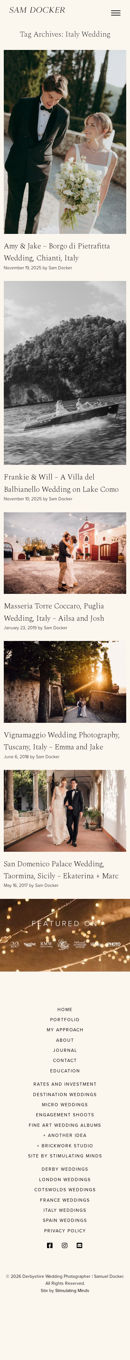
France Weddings (65, 1200)
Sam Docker (37, 10)
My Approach (65, 1030)
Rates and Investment (65, 1084)
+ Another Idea (65, 1135)
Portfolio (65, 1019)
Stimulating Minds (72, 1290)
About (65, 1040)
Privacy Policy (65, 1231)
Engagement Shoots (65, 1115)
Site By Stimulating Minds (65, 1156)
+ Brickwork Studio (65, 1146)
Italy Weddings (65, 1210)
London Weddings (65, 1179)
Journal (65, 1050)
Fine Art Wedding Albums (65, 1125)
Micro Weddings (65, 1104)
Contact (65, 1060)
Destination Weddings (65, 1094)
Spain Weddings (65, 1220)
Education (65, 1071)
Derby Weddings (65, 1169)
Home (65, 1009)
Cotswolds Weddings (65, 1189)
